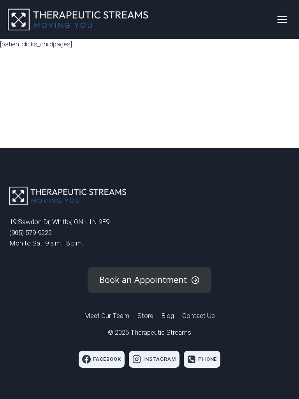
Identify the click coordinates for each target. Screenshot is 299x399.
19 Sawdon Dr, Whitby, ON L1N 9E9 (59, 222)
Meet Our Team (106, 316)
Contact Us (198, 316)
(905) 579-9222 (30, 233)
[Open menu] (282, 19)
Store (145, 316)
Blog (167, 316)
